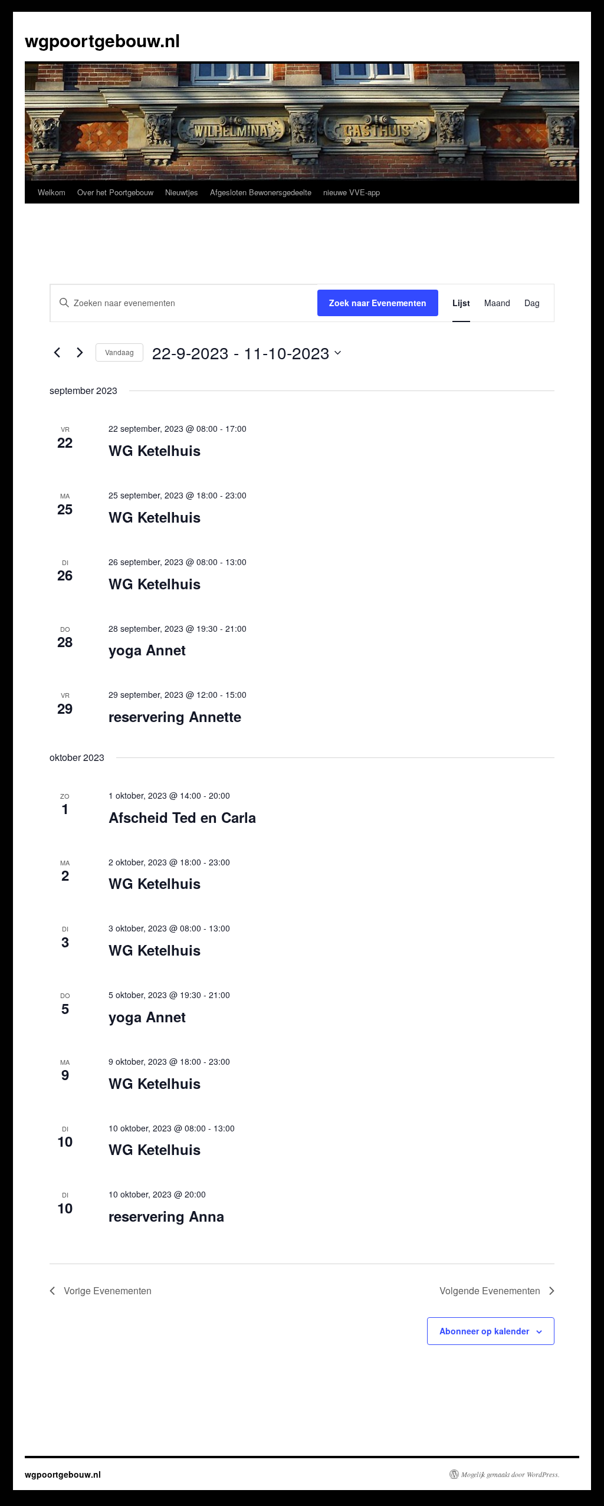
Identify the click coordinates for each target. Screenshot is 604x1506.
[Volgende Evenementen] (80, 353)
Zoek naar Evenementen (377, 303)
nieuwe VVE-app (351, 192)
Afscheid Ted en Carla (182, 817)
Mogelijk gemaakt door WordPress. (510, 1474)
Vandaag (119, 352)
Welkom (51, 192)
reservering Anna (166, 1216)
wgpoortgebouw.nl (102, 40)
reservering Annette (175, 716)
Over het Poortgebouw (115, 192)
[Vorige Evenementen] (57, 353)
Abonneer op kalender (484, 1331)
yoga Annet (147, 649)
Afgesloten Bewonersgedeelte (260, 192)
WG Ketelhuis (155, 450)
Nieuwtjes (181, 192)
